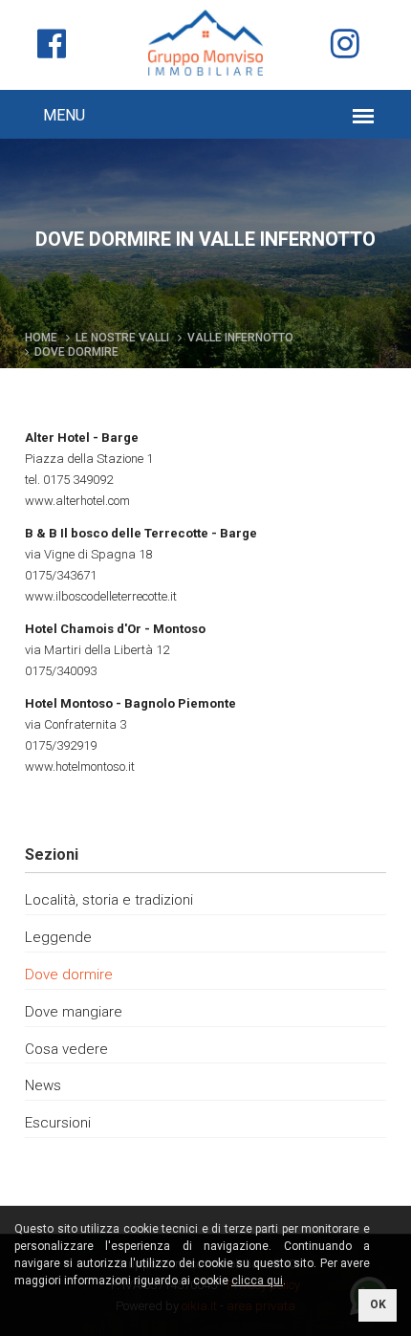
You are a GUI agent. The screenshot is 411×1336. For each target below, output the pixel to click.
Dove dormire (69, 974)
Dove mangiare (73, 1011)
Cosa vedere (66, 1049)
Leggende (58, 937)
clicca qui (257, 1280)
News (43, 1085)
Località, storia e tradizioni (109, 900)
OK (378, 1304)
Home (41, 337)
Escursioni (58, 1122)
